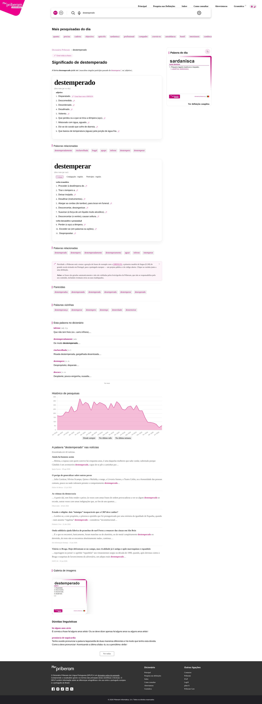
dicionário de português (108, 675)
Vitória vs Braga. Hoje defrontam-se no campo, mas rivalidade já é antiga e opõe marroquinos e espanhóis (101, 549)
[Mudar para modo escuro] (253, 6)
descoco (57, 372)
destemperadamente (63, 150)
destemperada (95, 292)
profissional (129, 36)
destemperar (139, 150)
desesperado (140, 292)
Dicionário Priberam (61, 50)
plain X (187, 686)
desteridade (117, 310)
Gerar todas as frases (63, 56)
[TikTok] (62, 690)
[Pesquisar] (73, 13)
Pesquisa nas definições (152, 676)
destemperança (61, 310)
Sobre (184, 6)
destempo (104, 310)
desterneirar (131, 310)
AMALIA (117, 264)
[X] (72, 690)
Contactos (187, 672)
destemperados (61, 292)
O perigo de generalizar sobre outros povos (72, 475)
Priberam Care (189, 689)
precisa (67, 36)
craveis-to (156, 36)
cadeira (78, 36)
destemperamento (113, 253)
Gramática (239, 6)
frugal (94, 150)
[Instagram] (58, 690)
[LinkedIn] (67, 690)
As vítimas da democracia (64, 494)
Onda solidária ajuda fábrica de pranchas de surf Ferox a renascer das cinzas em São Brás (94, 530)
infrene (113, 150)
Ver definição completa (198, 104)
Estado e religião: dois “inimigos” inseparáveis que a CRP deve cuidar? (85, 512)
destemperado (61, 253)
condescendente (211, 36)
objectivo (90, 36)
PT (55, 13)
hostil (182, 36)
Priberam (187, 676)
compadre (143, 36)
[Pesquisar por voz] (79, 13)
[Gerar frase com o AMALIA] (74, 100)
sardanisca (114, 36)
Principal (142, 6)
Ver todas (107, 654)
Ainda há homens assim (63, 457)
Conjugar (60, 177)
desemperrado (110, 292)
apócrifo (101, 36)
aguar (127, 253)
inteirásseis (194, 36)
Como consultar (201, 6)
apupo (103, 150)
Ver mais (107, 383)
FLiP (186, 679)
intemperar (148, 253)
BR (61, 13)
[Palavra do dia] (207, 51)
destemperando (78, 292)
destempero (125, 150)
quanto (56, 36)
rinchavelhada (82, 150)
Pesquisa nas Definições (164, 6)
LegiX (186, 682)
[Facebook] (53, 690)
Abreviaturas (221, 6)
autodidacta (170, 36)
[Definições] (199, 13)
